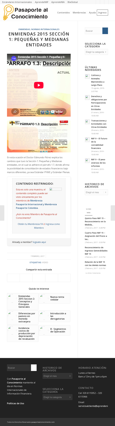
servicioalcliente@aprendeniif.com (96, 406)
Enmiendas (24, 29)
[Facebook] (94, 2)
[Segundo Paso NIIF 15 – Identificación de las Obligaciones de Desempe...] (2, 213)
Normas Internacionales (45, 29)
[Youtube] (106, 2)
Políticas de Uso (15, 403)
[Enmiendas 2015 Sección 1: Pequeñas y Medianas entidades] (39, 136)
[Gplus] (102, 2)
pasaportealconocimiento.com (43, 422)
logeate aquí (39, 242)
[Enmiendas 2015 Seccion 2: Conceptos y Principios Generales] (113, 213)
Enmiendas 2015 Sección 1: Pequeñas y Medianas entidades (38, 39)
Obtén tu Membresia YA (30, 224)
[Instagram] (111, 2)
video (45, 262)
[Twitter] (98, 2)
